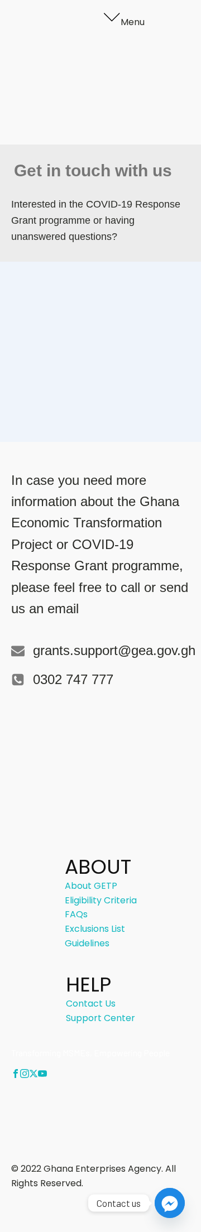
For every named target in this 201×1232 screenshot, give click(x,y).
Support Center (100, 1018)
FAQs (73, 82)
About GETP (88, 53)
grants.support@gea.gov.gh (114, 650)
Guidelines (84, 96)
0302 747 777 (73, 679)
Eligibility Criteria (98, 67)
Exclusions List (95, 928)
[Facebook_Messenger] (170, 1203)
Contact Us (87, 110)
